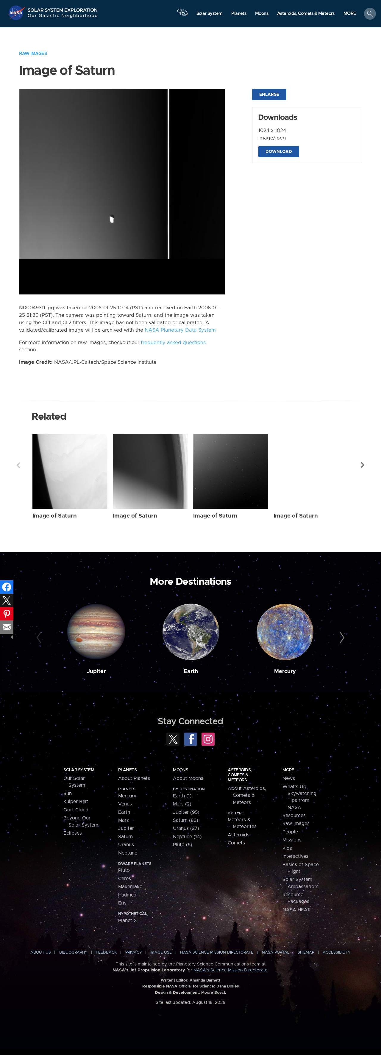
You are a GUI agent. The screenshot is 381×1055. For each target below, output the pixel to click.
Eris (122, 903)
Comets (236, 843)
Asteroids (238, 835)
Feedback (106, 952)
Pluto (124, 870)
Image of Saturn (54, 516)
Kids (287, 848)
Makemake (130, 886)
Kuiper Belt (75, 801)
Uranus (126, 844)
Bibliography (73, 952)
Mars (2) (182, 804)
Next (362, 465)
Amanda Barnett (205, 980)
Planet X (127, 920)
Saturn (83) (185, 820)
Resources (294, 815)
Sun (67, 793)
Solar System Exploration (62, 8)
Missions (292, 840)
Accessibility (337, 952)
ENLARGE (269, 95)
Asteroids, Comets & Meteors (240, 775)
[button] (350, 14)
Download (279, 152)
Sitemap (306, 952)
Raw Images (33, 53)
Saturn (125, 836)
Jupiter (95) (186, 812)
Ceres (124, 878)
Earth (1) (182, 796)
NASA (17, 12)
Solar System (78, 770)
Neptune (127, 853)
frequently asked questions (173, 342)
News (288, 778)
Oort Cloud (75, 810)
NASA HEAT (296, 909)
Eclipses (72, 833)
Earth (191, 671)
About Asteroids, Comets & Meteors (247, 795)
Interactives (295, 856)
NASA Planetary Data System (180, 330)
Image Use (161, 952)
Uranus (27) (186, 828)
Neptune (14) (187, 836)
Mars (123, 820)
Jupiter (96, 671)
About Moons (188, 778)
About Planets (134, 778)
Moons (180, 770)
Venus (125, 804)
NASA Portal (275, 952)
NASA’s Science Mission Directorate (230, 970)
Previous (18, 465)
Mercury (285, 671)
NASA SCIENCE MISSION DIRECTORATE (216, 952)
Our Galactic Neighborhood (62, 17)
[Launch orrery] (182, 15)
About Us (40, 952)
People (290, 832)
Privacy (133, 952)
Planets (127, 770)
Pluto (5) (182, 844)
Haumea (127, 895)
